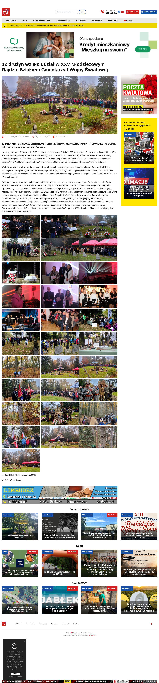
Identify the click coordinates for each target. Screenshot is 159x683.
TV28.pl (18, 625)
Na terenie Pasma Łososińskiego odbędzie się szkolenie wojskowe (59, 538)
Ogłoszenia (113, 20)
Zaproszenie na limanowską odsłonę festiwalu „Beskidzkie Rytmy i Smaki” (139, 536)
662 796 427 (111, 13)
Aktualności (11, 20)
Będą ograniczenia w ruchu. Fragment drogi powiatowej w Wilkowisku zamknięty (19, 610)
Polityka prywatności (16, 677)
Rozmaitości (97, 20)
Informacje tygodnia (41, 20)
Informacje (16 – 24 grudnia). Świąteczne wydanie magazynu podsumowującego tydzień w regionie (139, 191)
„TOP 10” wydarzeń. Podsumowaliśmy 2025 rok (139, 159)
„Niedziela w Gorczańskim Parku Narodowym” (20, 538)
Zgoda (15, 674)
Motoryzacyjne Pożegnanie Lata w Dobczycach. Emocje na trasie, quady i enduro (139, 573)
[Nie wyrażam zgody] (24, 641)
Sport (24, 20)
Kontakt (76, 625)
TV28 (72, 634)
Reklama (54, 625)
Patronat (65, 625)
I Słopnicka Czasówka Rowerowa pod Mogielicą (59, 574)
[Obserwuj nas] (119, 12)
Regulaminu (92, 637)
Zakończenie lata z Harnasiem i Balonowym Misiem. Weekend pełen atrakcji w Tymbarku (47, 25)
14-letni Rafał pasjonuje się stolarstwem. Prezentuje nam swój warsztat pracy (99, 610)
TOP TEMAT (81, 20)
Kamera (129, 21)
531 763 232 (111, 11)
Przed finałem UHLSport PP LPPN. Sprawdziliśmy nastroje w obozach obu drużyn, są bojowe (20, 574)
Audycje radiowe (63, 20)
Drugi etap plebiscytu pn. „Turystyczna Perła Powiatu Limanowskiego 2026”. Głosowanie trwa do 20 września (139, 609)
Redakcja (42, 625)
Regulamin (30, 625)
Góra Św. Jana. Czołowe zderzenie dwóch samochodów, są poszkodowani (99, 536)
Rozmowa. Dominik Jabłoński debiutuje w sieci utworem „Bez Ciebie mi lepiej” (59, 610)
